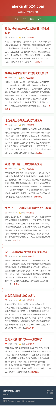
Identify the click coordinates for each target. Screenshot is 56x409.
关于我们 (49, 393)
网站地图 (49, 390)
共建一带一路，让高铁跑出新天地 (23, 164)
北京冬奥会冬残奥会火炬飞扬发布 (23, 120)
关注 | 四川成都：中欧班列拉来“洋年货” (27, 251)
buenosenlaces (15, 401)
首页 (16, 19)
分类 (24, 19)
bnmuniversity (31, 401)
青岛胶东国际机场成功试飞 (20, 295)
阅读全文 (38, 62)
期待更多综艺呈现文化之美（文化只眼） (27, 73)
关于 (39, 19)
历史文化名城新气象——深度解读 (23, 339)
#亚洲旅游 (30, 37)
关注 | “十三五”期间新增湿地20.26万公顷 (28, 208)
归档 (32, 19)
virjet (23, 401)
